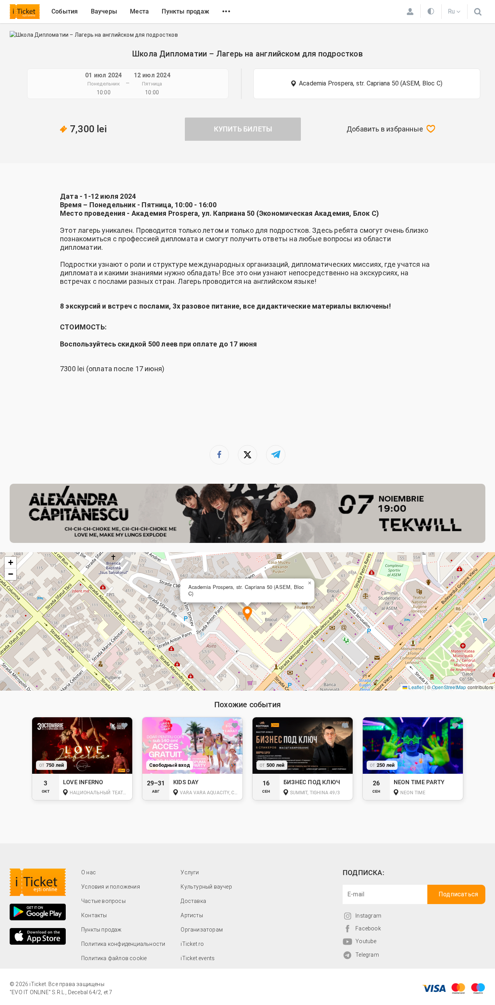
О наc (88, 872)
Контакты (94, 915)
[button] (247, 614)
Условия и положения (110, 887)
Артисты (192, 915)
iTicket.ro (192, 944)
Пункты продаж (185, 11)
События (64, 11)
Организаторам (202, 930)
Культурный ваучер (206, 887)
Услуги (190, 872)
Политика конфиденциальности (123, 944)
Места (139, 11)
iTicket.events (198, 958)
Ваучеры (104, 11)
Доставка (193, 901)
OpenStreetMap (449, 687)
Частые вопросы (103, 901)
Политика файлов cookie (114, 958)
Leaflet (415, 687)
